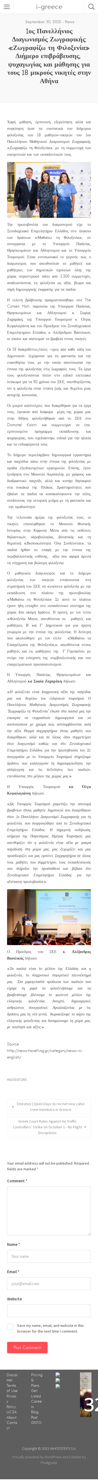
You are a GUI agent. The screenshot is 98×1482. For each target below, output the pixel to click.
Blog (34, 1412)
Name (13, 1244)
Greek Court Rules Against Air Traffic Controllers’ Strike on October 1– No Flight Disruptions (47, 1127)
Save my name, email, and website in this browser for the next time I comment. (50, 1328)
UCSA (12, 1412)
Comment (17, 1180)
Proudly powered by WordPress (37, 1456)
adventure (18, 1079)
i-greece (49, 7)
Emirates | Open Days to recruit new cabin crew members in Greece (51, 1106)
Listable (75, 1456)
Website (14, 1298)
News (69, 21)
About (12, 1417)
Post (34, 1417)
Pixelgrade (49, 1462)
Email (13, 1271)
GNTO (36, 1423)
